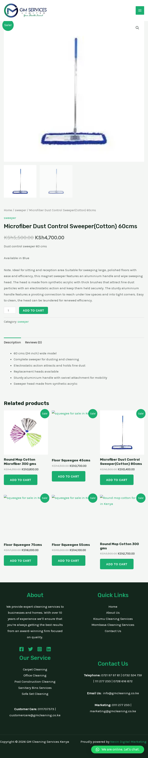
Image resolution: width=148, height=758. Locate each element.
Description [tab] (12, 342)
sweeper (20, 210)
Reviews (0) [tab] (33, 342)
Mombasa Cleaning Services (113, 625)
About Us (113, 612)
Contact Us (113, 631)
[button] (137, 27)
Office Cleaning (35, 675)
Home (8, 210)
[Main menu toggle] (140, 10)
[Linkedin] (48, 649)
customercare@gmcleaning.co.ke (35, 715)
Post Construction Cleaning (35, 681)
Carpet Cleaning (35, 669)
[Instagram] (39, 649)
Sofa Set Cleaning (35, 694)
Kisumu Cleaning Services (113, 619)
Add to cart (33, 310)
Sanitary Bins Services (35, 688)
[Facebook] (21, 649)
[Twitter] (30, 649)
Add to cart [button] (20, 480)
